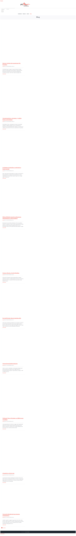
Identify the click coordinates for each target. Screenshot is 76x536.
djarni (3, 66)
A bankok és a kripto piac (8, 473)
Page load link (2, 533)
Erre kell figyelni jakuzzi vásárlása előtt (12, 318)
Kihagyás (1, 0)
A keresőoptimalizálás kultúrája (10, 363)
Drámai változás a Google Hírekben (11, 273)
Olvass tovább (4, 178)
